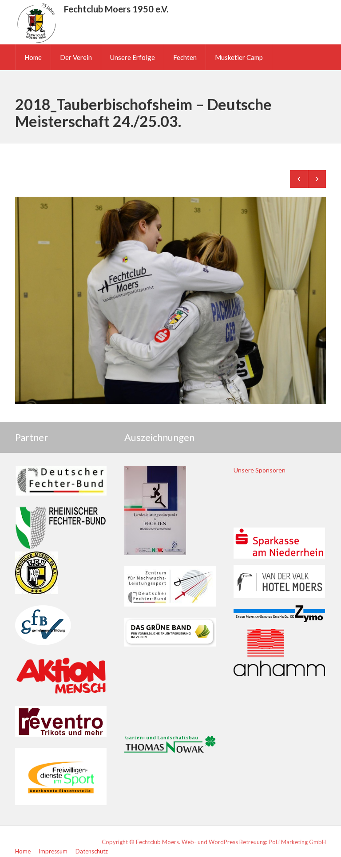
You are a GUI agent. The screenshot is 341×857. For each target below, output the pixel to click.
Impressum (53, 851)
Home (33, 57)
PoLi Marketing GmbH (297, 841)
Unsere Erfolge (132, 57)
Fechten (185, 57)
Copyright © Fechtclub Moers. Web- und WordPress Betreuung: (185, 841)
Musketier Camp (239, 57)
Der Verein (76, 57)
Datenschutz (91, 851)
